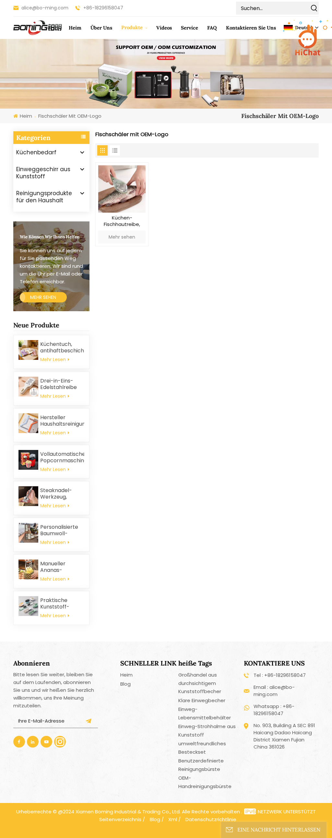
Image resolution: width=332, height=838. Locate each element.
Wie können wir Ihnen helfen (49, 237)
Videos (164, 28)
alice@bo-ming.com (44, 8)
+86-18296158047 (103, 8)
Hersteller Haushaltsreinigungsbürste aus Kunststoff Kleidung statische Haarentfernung (62, 420)
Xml (172, 819)
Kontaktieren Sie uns (251, 28)
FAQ (212, 28)
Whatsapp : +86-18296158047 (274, 710)
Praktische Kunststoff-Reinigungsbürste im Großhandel (62, 603)
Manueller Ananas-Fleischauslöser (59, 567)
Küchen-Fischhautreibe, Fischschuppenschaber (121, 222)
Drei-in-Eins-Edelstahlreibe (58, 384)
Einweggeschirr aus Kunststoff (43, 172)
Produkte (132, 27)
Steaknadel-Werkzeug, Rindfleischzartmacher (62, 493)
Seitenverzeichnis (120, 819)
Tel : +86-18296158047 (280, 675)
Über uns (101, 28)
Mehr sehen (43, 297)
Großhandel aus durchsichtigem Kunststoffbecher (199, 683)
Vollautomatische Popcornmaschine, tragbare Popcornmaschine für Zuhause (62, 457)
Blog (125, 683)
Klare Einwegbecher (201, 700)
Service (189, 28)
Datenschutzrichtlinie (210, 819)
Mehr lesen (53, 359)
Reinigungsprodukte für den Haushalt (44, 196)
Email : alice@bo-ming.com (274, 691)
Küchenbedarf (36, 152)
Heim (75, 28)
